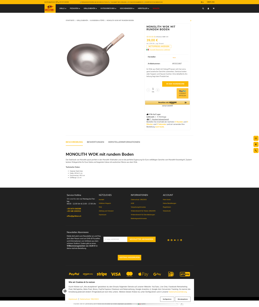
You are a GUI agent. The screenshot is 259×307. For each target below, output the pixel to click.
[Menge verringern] (148, 90)
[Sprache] (202, 2)
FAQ (100, 207)
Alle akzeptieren (183, 299)
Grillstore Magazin (105, 203)
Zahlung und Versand (106, 211)
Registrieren (167, 207)
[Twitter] (171, 240)
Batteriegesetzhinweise (139, 218)
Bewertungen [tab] (95, 142)
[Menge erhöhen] (157, 90)
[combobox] (157, 303)
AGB (132, 203)
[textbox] (157, 303)
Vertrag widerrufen (129, 257)
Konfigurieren (167, 299)
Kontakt (101, 200)
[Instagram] (178, 240)
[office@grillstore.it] (255, 138)
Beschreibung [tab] (74, 142)
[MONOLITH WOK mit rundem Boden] (97, 54)
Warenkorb (167, 211)
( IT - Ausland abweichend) (157, 119)
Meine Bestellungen (169, 203)
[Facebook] (168, 240)
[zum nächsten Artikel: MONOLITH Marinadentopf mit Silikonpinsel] (190, 20)
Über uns (210, 2)
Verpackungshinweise (138, 207)
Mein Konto (167, 200)
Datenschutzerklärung (178, 292)
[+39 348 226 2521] (255, 150)
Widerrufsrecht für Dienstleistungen (143, 215)
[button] (167, 37)
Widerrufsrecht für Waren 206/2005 (143, 211)
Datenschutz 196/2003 (89, 299)
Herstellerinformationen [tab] (124, 142)
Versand (161, 43)
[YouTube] (175, 240)
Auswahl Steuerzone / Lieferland (160, 50)
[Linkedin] (181, 240)
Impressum (73, 299)
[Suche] (203, 8)
